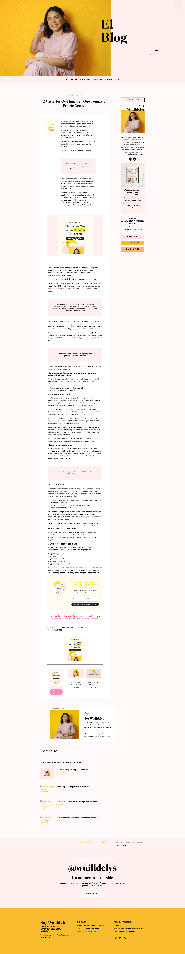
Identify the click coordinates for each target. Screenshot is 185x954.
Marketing (61, 772)
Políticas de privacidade (124, 931)
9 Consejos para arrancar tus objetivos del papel (76, 801)
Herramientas (112, 79)
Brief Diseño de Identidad (88, 928)
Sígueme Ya (91, 894)
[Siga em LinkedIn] (134, 159)
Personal (85, 79)
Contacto (118, 925)
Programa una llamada (94, 925)
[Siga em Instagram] (130, 159)
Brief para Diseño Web (86, 931)
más (157, 51)
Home (79, 925)
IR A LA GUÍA (55, 692)
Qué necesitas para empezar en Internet (76, 685)
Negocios (75, 95)
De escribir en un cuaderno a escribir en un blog (76, 818)
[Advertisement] (133, 281)
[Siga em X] (125, 938)
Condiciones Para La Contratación (129, 928)
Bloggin (97, 79)
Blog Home (71, 79)
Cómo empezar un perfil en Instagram (93, 685)
